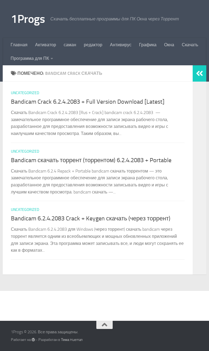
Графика (147, 44)
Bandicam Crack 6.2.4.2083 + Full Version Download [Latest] (87, 101)
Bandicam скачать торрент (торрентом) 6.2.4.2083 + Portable (91, 160)
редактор (93, 44)
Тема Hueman (72, 340)
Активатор (45, 44)
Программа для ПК (30, 58)
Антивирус (120, 44)
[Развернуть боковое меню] (199, 73)
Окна (169, 44)
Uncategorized (25, 93)
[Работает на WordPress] (33, 339)
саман (70, 44)
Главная (19, 44)
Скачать (190, 44)
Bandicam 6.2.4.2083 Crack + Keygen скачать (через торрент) (90, 218)
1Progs (28, 19)
